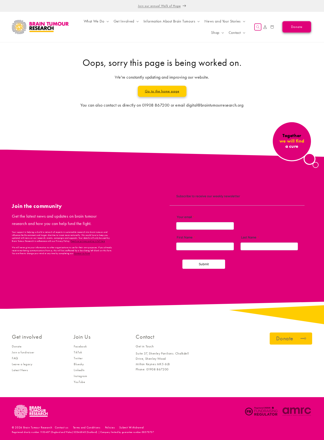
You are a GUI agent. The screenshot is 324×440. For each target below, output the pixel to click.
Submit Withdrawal (131, 427)
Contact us (61, 427)
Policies (110, 427)
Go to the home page (162, 91)
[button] (96, 21)
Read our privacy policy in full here (88, 241)
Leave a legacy (22, 364)
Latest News (20, 370)
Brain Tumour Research (37, 427)
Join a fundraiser (23, 352)
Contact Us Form (82, 253)
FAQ (15, 358)
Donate (17, 346)
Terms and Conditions (86, 427)
